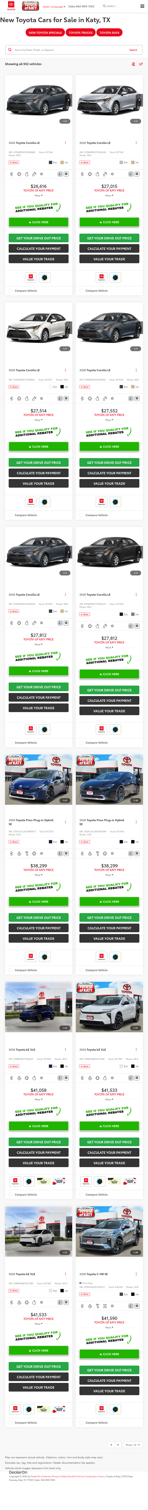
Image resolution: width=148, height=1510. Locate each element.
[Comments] (60, 174)
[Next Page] (118, 1444)
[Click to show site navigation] (142, 6)
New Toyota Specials (45, 32)
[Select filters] (133, 64)
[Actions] (65, 142)
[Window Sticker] (66, 174)
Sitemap (46, 1476)
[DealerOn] (18, 1472)
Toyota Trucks (80, 32)
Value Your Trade (39, 259)
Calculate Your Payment (39, 248)
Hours (102, 1476)
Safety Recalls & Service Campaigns (79, 1476)
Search (133, 49)
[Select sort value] (140, 64)
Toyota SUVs (109, 32)
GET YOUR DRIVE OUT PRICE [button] (38, 238)
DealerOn (35, 1476)
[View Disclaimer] (42, 174)
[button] (68, 100)
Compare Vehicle (26, 291)
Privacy (55, 1476)
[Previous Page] (111, 1444)
